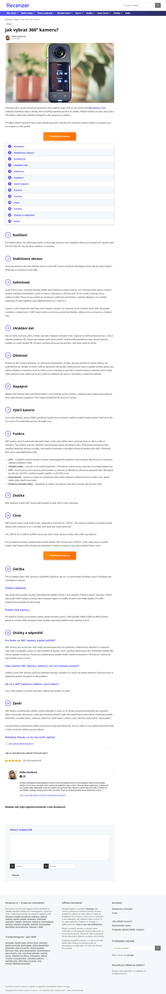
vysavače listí (19, 958)
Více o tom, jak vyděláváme (89, 924)
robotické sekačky (30, 953)
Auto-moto (103, 13)
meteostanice (43, 950)
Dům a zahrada (45, 13)
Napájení (19, 177)
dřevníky (43, 943)
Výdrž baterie (21, 184)
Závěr (17, 221)
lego (17, 950)
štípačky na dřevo (20, 956)
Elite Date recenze (27, 961)
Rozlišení (19, 146)
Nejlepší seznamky (21, 963)
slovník (130, 955)
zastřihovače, (11, 961)
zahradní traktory (35, 958)
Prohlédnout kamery (60, 136)
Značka (18, 196)
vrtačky (8, 958)
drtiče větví (32, 943)
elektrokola (26, 945)
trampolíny (35, 956)
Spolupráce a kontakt (57, 795)
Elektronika (26, 13)
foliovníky (9, 948)
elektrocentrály (12, 945)
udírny (44, 956)
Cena (17, 202)
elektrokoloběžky (41, 945)
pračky (17, 916)
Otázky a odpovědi (24, 215)
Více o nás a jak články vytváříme (33, 795)
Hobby (89, 13)
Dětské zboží (63, 13)
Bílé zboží (11, 13)
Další (127, 13)
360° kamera (94, 108)
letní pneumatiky (28, 950)
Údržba (18, 209)
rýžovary (9, 916)
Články (16, 19)
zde (68, 987)
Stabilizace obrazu (24, 153)
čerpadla (9, 943)
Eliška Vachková (19, 36)
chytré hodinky (37, 948)
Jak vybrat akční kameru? (21, 744)
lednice (43, 916)
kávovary (9, 950)
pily (19, 953)
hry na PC (24, 948)
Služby (117, 13)
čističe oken (20, 943)
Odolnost (19, 171)
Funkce (18, 190)
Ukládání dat (21, 165)
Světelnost (20, 159)
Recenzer (8, 19)
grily (17, 948)
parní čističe (11, 953)
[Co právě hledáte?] (158, 5)
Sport (78, 13)
